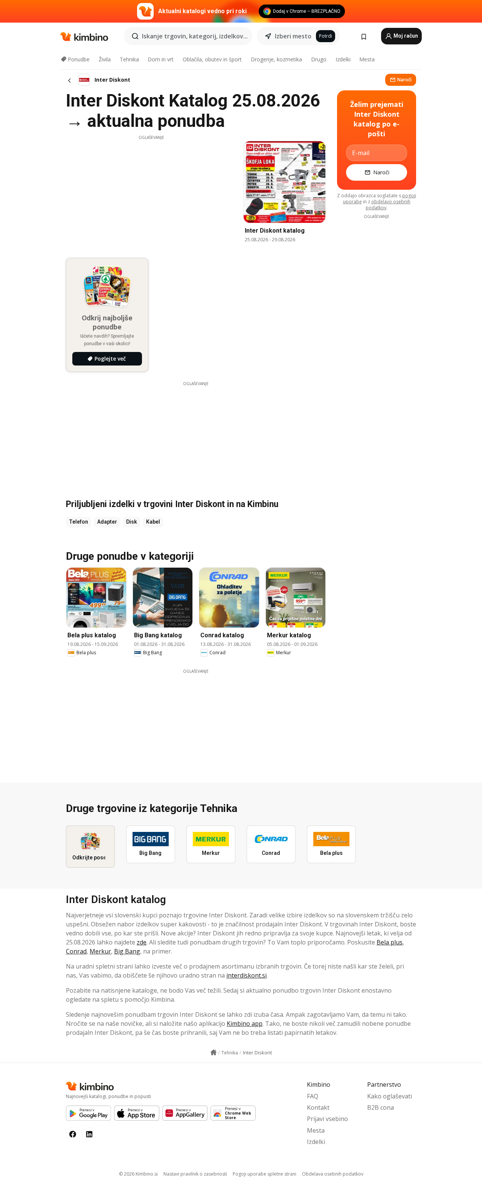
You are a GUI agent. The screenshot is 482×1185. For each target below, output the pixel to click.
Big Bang (127, 951)
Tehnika (129, 59)
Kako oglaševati (389, 1096)
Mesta (367, 59)
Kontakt (318, 1107)
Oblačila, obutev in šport (212, 59)
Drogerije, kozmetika (276, 59)
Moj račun (405, 36)
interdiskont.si (246, 975)
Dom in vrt (161, 59)
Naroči (404, 79)
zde (141, 942)
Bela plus (390, 942)
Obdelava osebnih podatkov (332, 1174)
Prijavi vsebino (327, 1119)
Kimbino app (244, 1023)
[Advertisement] (151, 193)
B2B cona (380, 1107)
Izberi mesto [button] (293, 36)
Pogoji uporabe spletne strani (264, 1174)
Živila (105, 59)
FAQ (312, 1096)
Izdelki (343, 59)
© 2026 (138, 1174)
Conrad (76, 951)
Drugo (318, 59)
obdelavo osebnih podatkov (388, 204)
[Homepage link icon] (213, 1052)
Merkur (100, 951)
